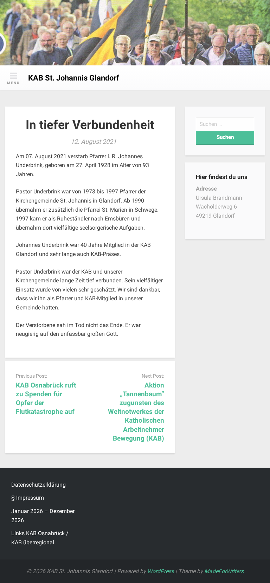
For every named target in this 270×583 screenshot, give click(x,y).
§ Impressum (27, 497)
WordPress (160, 571)
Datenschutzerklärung (38, 484)
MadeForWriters (224, 571)
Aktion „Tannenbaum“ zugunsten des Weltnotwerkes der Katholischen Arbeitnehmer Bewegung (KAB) (136, 411)
